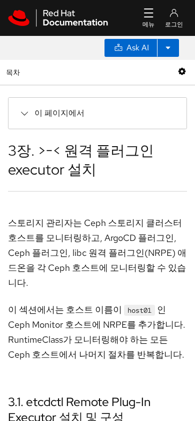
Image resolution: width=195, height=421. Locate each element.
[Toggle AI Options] (168, 48)
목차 (14, 72)
